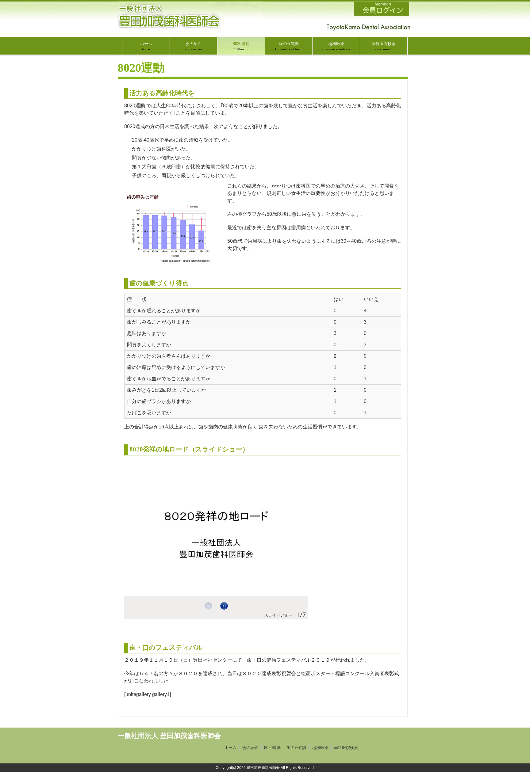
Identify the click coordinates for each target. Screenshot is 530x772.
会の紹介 (250, 747)
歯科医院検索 (346, 747)
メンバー (381, 9)
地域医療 (320, 747)
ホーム (230, 747)
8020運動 (272, 747)
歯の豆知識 (296, 747)
